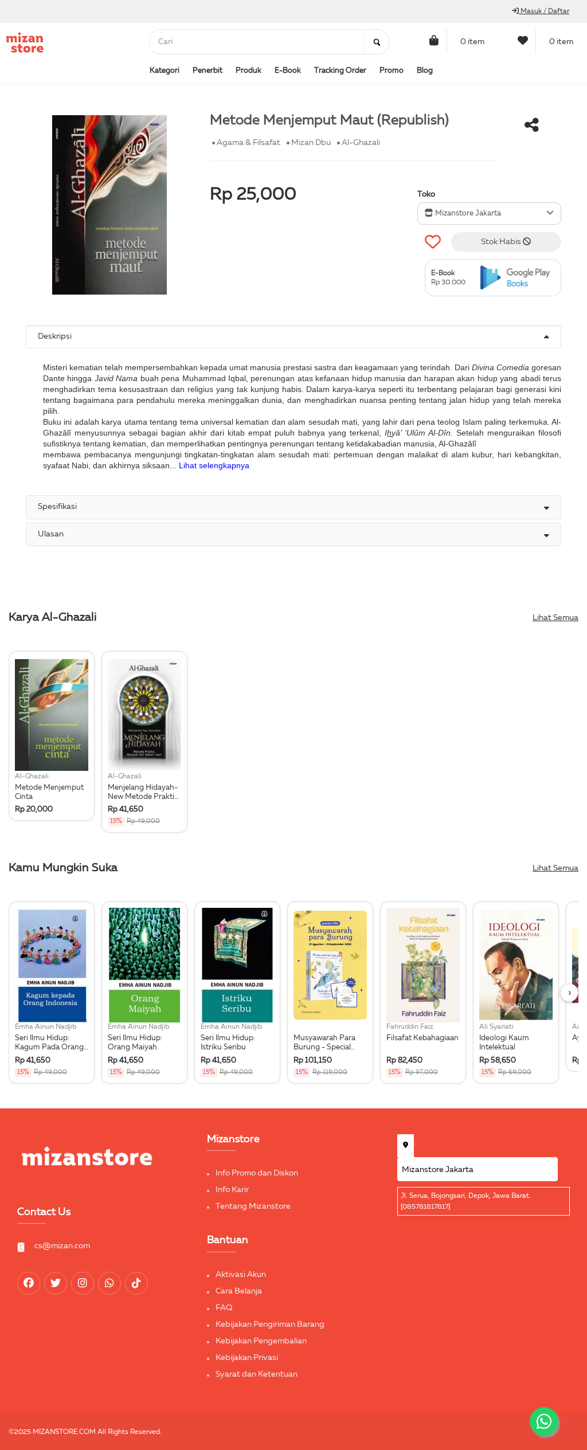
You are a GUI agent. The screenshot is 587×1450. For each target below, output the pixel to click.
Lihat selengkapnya (214, 465)
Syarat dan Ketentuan (257, 1374)
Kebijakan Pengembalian (261, 1341)
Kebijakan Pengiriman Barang (270, 1324)
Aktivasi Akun (241, 1275)
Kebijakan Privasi (247, 1358)
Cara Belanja (239, 1291)
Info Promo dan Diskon (257, 1173)
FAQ (224, 1308)
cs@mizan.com (62, 1246)
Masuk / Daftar (544, 11)
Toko (426, 194)
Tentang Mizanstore (253, 1206)
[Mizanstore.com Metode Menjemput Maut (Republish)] (517, 277)
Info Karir (232, 1190)
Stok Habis (502, 242)
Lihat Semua (555, 618)
